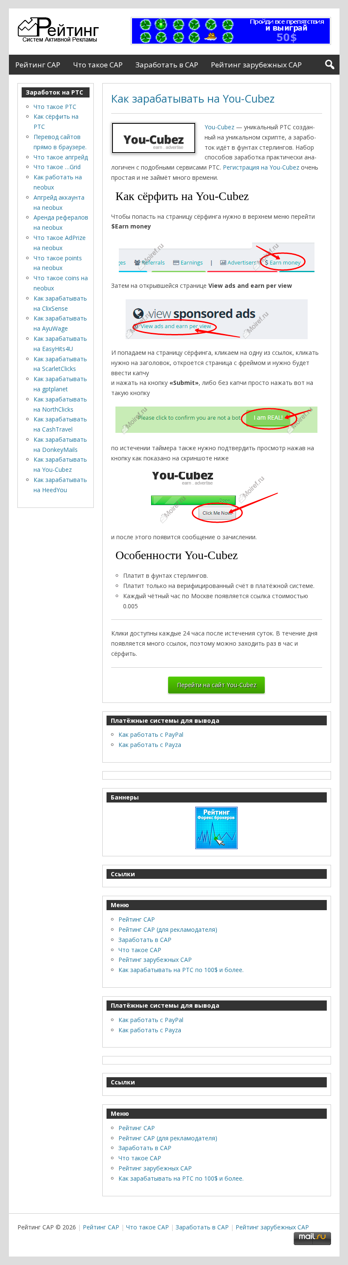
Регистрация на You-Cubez (261, 167)
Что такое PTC (55, 107)
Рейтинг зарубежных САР (256, 65)
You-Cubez (219, 127)
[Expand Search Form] (330, 65)
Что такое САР (98, 65)
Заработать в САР (166, 65)
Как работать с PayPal (150, 734)
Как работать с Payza (149, 745)
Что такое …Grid (57, 167)
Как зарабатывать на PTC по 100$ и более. (181, 970)
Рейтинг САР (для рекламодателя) (167, 929)
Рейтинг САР (37, 65)
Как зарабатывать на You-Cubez (193, 98)
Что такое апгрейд (61, 157)
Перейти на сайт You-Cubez (216, 685)
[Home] (60, 40)
